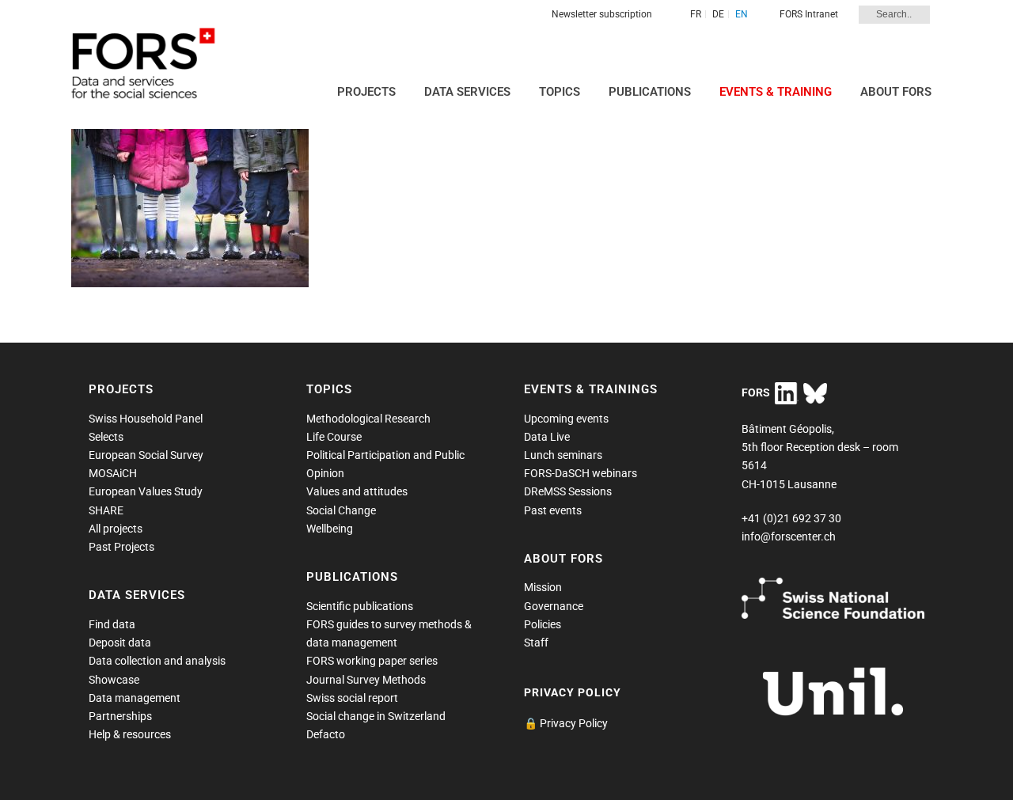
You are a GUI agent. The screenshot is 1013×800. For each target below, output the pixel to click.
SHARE (106, 510)
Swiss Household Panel (146, 418)
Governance (553, 606)
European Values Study (146, 491)
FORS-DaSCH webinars (580, 473)
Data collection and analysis (157, 660)
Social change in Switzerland (376, 716)
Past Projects (121, 546)
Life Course (334, 436)
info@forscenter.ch (789, 536)
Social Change (341, 510)
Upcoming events (566, 418)
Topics (559, 92)
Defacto (325, 734)
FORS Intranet (809, 14)
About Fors (895, 92)
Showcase (114, 679)
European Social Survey (146, 455)
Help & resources (130, 734)
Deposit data (120, 642)
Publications (650, 92)
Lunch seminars (563, 455)
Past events (553, 510)
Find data (112, 624)
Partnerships (120, 716)
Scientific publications (359, 606)
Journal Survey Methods (366, 679)
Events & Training (775, 92)
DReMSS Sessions (568, 491)
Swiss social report (352, 698)
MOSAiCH (113, 473)
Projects (366, 92)
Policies (542, 624)
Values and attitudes (357, 491)
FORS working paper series (372, 660)
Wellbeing (329, 528)
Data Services (467, 92)
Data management (134, 698)
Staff (536, 642)
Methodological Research (368, 418)
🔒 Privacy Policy (566, 723)
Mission (543, 587)
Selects (106, 436)
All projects (115, 528)
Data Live (547, 436)
